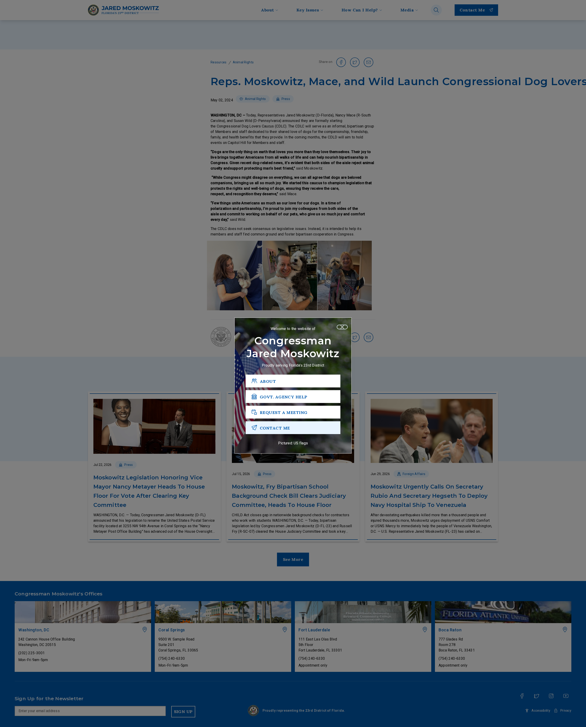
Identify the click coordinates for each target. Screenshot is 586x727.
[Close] (342, 327)
